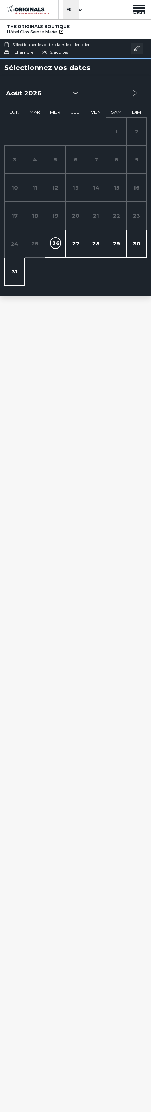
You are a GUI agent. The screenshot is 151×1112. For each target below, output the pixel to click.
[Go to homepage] (28, 9)
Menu (139, 13)
